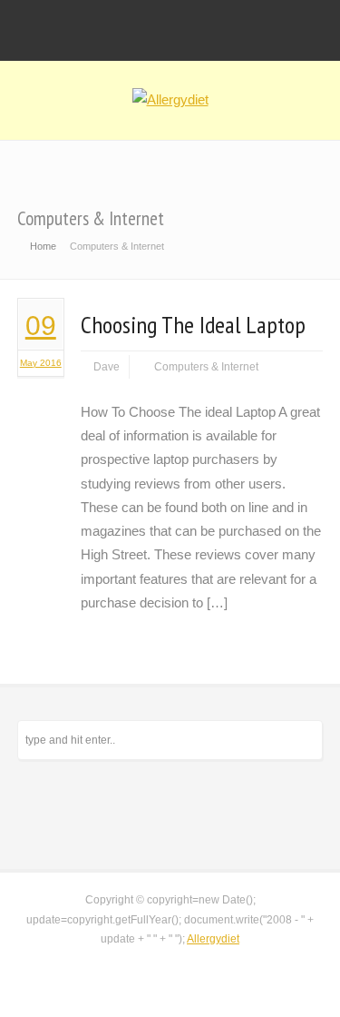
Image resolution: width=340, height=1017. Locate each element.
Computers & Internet (206, 366)
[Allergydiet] (170, 99)
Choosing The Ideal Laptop (193, 325)
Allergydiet (213, 939)
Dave (106, 366)
